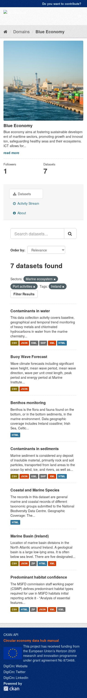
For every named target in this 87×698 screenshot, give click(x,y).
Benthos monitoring (28, 402)
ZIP (33, 563)
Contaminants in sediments (34, 448)
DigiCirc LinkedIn (15, 677)
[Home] (5, 31)
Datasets (24, 193)
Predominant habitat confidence (38, 577)
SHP (43, 343)
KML (34, 343)
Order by (17, 250)
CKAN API (10, 634)
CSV (14, 343)
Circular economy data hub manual (31, 640)
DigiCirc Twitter (14, 671)
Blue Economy (49, 32)
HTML (61, 343)
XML (52, 343)
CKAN (11, 688)
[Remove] (55, 279)
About (21, 213)
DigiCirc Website (15, 666)
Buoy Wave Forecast (28, 356)
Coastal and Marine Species (34, 490)
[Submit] (70, 233)
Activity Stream (27, 203)
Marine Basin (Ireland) (29, 536)
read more (11, 152)
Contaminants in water (30, 310)
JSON (24, 343)
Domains (21, 31)
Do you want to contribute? (61, 3)
